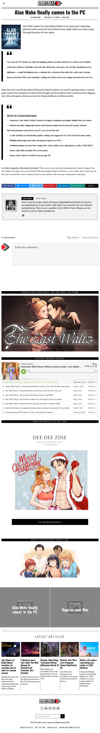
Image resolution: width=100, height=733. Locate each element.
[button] (62, 716)
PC (53, 17)
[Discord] (58, 708)
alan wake (47, 17)
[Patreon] (54, 708)
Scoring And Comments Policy (69, 727)
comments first (90, 237)
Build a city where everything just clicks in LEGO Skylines (88, 663)
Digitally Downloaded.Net (62, 722)
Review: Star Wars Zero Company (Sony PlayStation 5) (68, 663)
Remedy (57, 17)
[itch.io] (50, 708)
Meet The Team (40, 727)
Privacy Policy (52, 727)
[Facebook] (42, 708)
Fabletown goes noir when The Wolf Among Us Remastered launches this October (30, 666)
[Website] (23, 215)
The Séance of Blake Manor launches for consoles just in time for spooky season (8, 666)
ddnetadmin (36, 17)
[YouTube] (46, 708)
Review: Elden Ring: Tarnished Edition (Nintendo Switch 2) (50, 662)
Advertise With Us (26, 727)
